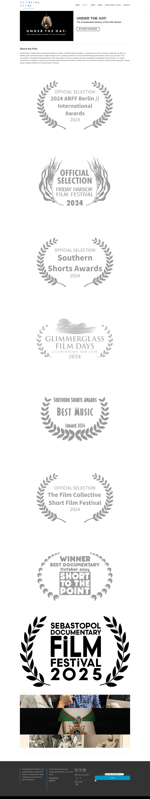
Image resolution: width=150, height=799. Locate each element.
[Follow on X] (76, 770)
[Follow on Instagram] (84, 770)
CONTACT (126, 5)
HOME (77, 5)
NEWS (93, 5)
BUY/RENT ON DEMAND (88, 29)
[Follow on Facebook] (80, 770)
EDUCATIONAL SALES (113, 5)
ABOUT (100, 5)
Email (103, 774)
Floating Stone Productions (31, 769)
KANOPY (52, 780)
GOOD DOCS (53, 778)
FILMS (84, 5)
